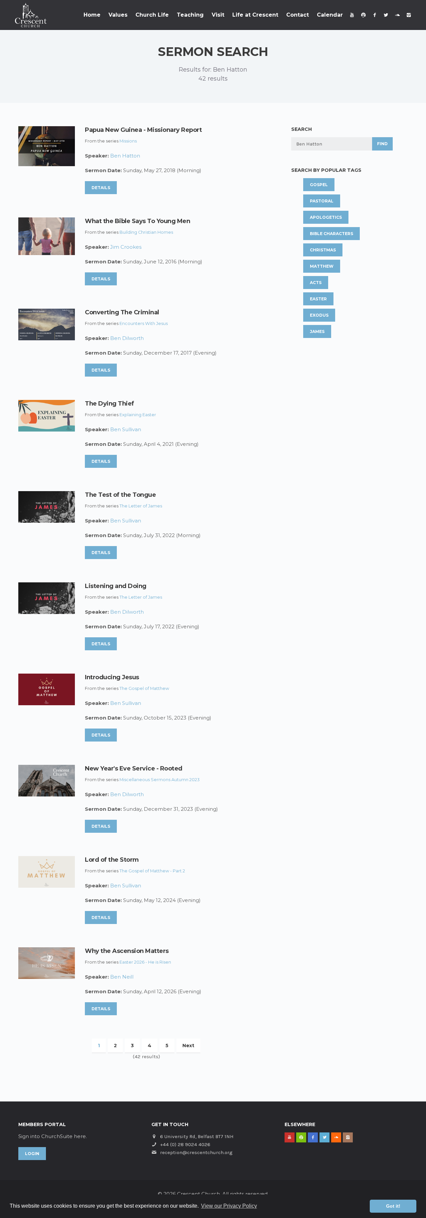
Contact (297, 15)
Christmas (323, 249)
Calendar (330, 15)
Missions (128, 141)
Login (32, 1153)
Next (188, 1046)
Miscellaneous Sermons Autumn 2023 (159, 779)
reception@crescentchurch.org (196, 1152)
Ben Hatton (125, 155)
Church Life (152, 15)
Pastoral (321, 200)
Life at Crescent (255, 15)
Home (92, 15)
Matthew (321, 266)
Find (382, 143)
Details (101, 187)
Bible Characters (331, 233)
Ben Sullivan (125, 429)
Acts (315, 282)
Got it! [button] (393, 1206)
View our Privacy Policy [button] (229, 1206)
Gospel (319, 184)
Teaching (190, 15)
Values (117, 15)
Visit (218, 15)
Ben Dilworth (127, 338)
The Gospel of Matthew (144, 688)
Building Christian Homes (146, 232)
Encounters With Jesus (143, 323)
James (317, 331)
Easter (318, 298)
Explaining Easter (137, 414)
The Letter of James (140, 505)
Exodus (319, 315)
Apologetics (326, 217)
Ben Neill (121, 977)
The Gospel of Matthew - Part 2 (152, 870)
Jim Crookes (125, 247)
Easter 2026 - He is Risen (145, 962)
